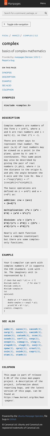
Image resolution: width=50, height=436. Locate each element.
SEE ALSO (6, 85)
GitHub (12, 419)
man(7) (16, 35)
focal (5, 35)
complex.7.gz (30, 35)
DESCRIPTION (8, 77)
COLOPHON (7, 89)
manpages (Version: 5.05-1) (27, 57)
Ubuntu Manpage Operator (30, 416)
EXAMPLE (6, 81)
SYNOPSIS (6, 72)
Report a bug (8, 60)
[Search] (46, 13)
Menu (43, 3)
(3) (8, 329)
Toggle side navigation (17, 24)
